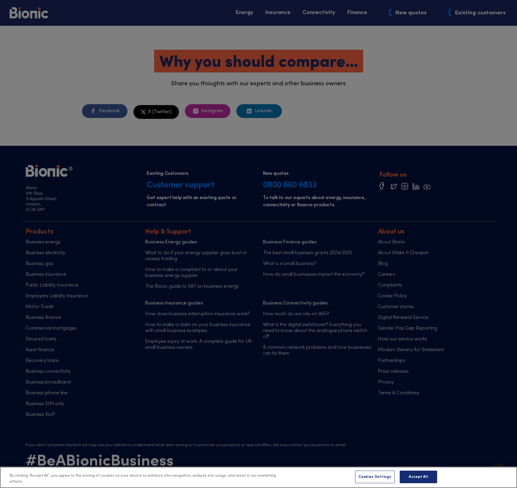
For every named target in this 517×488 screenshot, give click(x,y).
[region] (258, 477)
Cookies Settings (374, 477)
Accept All (418, 477)
